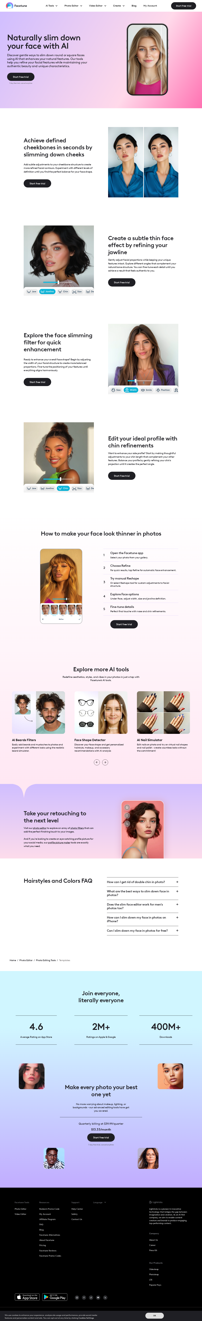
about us (153, 1240)
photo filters (77, 828)
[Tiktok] (91, 1297)
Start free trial (183, 5)
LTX (150, 1280)
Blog (41, 1230)
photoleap (154, 1274)
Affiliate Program (47, 1219)
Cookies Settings (86, 1318)
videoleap (154, 1269)
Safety (74, 1214)
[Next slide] (105, 762)
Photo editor (20, 1209)
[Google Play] (54, 1297)
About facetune (46, 1240)
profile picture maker (59, 842)
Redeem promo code (49, 1209)
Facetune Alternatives (49, 1235)
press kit (153, 1250)
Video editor (20, 1214)
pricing (42, 1245)
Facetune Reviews (47, 1250)
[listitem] (38, 721)
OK (154, 1315)
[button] (101, 1202)
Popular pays (155, 1285)
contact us (76, 1219)
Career (152, 1245)
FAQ (41, 1224)
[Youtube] (98, 1297)
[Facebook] (84, 1297)
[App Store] (27, 1297)
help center (77, 1209)
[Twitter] (105, 1297)
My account (45, 1214)
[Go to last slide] (97, 762)
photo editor (39, 828)
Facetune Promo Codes (50, 1256)
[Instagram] (77, 1297)
